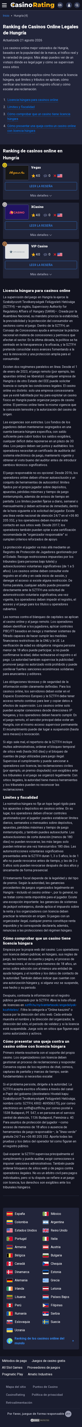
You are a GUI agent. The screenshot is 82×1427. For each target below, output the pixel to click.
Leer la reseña (41, 186)
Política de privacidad (47, 1395)
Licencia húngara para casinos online (32, 100)
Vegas (41, 173)
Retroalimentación (19, 1402)
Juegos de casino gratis (48, 1361)
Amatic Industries (40, 1374)
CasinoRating (15, 1395)
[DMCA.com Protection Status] (40, 1420)
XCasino (41, 213)
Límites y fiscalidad (21, 107)
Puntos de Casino (45, 1387)
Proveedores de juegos (43, 1367)
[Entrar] (69, 5)
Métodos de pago (14, 1361)
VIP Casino (41, 252)
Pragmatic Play (12, 1374)
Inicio (6, 15)
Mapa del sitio (16, 1387)
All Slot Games (12, 1367)
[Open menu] (4, 5)
